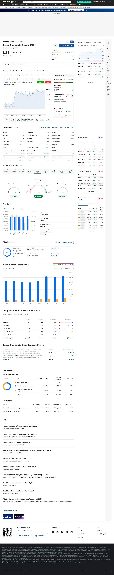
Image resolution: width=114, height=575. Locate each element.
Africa (67, 7)
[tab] (6, 171)
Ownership (17, 75)
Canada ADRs (37, 7)
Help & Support (101, 534)
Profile (11, 75)
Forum (48, 71)
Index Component (45, 75)
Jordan (71, 359)
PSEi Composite (82, 61)
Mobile (80, 530)
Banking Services (68, 349)
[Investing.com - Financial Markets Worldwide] (9, 2)
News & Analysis (21, 71)
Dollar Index (81, 77)
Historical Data (25, 75)
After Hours (23, 7)
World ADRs (30, 7)
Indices (80, 42)
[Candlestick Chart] (4, 79)
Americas (44, 7)
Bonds (94, 42)
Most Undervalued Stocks (84, 199)
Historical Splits (35, 75)
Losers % (96, 142)
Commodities (87, 42)
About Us (99, 527)
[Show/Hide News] (39, 79)
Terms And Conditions (87, 571)
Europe (49, 7)
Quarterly (11, 268)
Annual (5, 268)
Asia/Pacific (62, 7)
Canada (12, 7)
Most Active (81, 142)
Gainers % (88, 142)
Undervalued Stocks (85, 7)
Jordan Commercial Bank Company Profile (23, 345)
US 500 (80, 69)
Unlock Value (68, 52)
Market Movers (83, 138)
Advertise (99, 530)
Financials (32, 71)
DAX (79, 74)
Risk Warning (108, 571)
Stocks (5, 7)
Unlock (28, 338)
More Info (22, 64)
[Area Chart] (7, 79)
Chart (12, 71)
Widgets (80, 537)
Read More (6, 359)
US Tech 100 (81, 71)
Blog (79, 527)
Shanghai (80, 66)
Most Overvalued (94, 204)
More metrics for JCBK (67, 127)
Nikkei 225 (81, 63)
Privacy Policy (99, 571)
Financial (71, 352)
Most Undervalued (83, 204)
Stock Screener (64, 4)
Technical (40, 71)
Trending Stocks (83, 171)
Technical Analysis (12, 165)
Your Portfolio (82, 534)
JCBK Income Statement (15, 265)
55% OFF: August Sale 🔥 (84, 1)
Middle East (55, 7)
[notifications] (107, 1)
